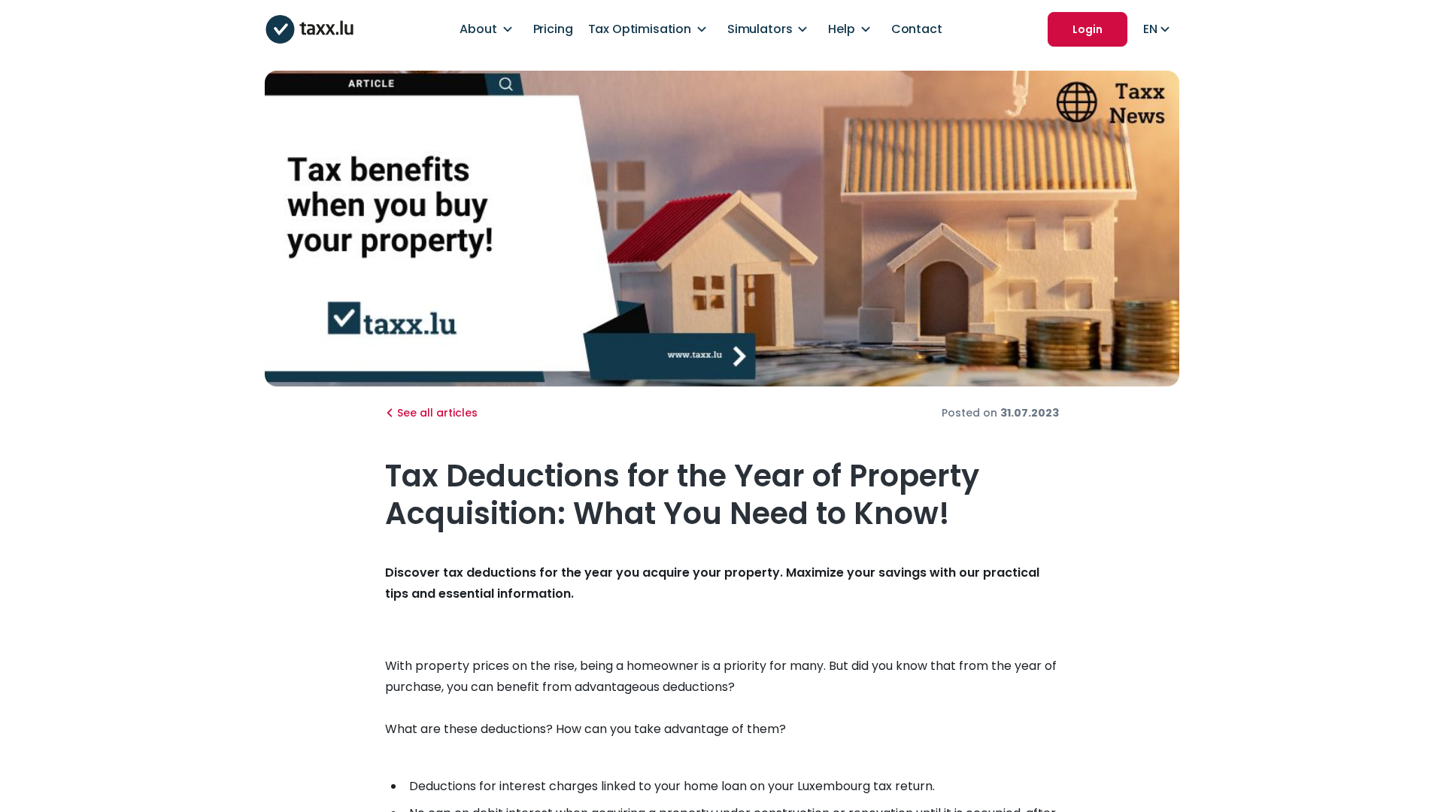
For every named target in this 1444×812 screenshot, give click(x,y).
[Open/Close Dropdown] (507, 29)
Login (1087, 29)
